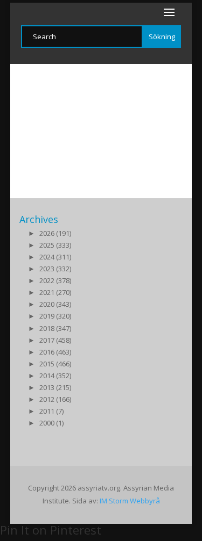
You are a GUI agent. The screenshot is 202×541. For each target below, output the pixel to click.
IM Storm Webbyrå (130, 501)
